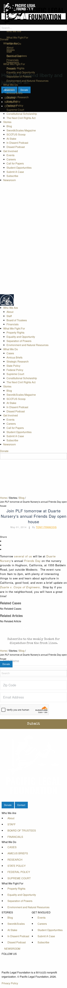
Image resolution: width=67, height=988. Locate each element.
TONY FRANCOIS (46, 527)
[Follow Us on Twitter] (12, 961)
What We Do (10, 85)
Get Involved (10, 151)
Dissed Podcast (16, 147)
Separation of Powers (19, 76)
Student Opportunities (19, 167)
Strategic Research (18, 97)
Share (3, 536)
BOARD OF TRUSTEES (21, 830)
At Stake (11, 138)
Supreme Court (15, 110)
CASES (12, 847)
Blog (9, 126)
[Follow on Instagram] (12, 968)
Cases (10, 89)
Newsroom (9, 180)
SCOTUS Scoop (16, 134)
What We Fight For (14, 64)
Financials (13, 60)
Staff (9, 51)
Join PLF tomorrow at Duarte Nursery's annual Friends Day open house (33, 656)
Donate (4, 39)
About (10, 47)
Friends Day (32, 561)
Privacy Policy (10, 983)
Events (10, 155)
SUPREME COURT (19, 878)
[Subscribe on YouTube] (12, 965)
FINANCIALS (15, 837)
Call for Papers (15, 163)
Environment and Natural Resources (27, 81)
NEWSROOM (12, 948)
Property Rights (15, 68)
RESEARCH (14, 859)
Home (3, 651)
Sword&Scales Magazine (21, 130)
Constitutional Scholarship (22, 114)
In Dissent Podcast (17, 143)
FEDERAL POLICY (18, 872)
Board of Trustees (17, 56)
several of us (23, 556)
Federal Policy (15, 105)
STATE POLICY (16, 866)
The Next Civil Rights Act (21, 118)
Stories (7, 122)
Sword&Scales (16, 924)
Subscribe (12, 176)
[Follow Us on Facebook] (12, 957)
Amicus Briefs (14, 93)
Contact (21, 805)
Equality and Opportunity (21, 72)
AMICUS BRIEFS (17, 853)
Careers (11, 159)
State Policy (13, 101)
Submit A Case (15, 172)
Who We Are (10, 43)
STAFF (11, 824)
